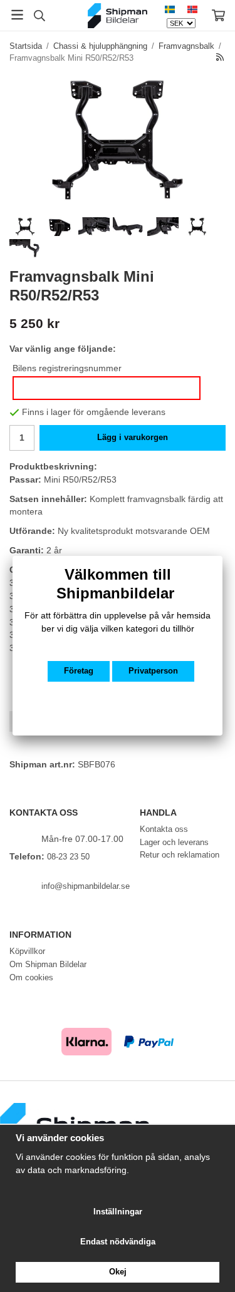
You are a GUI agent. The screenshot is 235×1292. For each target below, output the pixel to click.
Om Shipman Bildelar (47, 964)
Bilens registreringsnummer (67, 368)
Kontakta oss (164, 829)
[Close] (222, 556)
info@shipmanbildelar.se (85, 886)
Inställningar (117, 1211)
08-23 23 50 (68, 856)
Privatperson (153, 670)
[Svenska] (170, 9)
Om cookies (31, 977)
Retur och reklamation (179, 854)
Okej (118, 1271)
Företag (78, 670)
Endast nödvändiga (117, 1241)
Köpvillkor (27, 951)
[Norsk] (192, 9)
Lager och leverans (174, 842)
